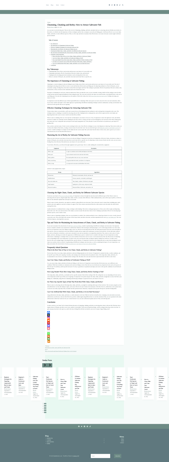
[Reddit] (48, 320)
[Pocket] (48, 328)
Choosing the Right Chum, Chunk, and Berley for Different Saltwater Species (68, 50)
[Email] (48, 339)
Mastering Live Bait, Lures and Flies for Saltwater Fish (57, 346)
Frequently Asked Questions (57, 54)
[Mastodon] (48, 325)
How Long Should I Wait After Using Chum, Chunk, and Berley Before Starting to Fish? (72, 59)
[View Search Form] (123, 5)
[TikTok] (120, 5)
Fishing (48, 22)
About (57, 5)
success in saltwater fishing (66, 196)
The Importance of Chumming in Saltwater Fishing (62, 45)
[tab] (45, 403)
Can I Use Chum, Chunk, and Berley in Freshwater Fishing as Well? (67, 58)
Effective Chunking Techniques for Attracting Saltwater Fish (64, 47)
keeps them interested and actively (99, 96)
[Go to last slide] (44, 365)
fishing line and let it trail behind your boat (109, 127)
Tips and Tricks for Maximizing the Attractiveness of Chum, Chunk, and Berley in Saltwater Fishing (73, 52)
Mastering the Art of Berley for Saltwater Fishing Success (64, 49)
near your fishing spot (111, 217)
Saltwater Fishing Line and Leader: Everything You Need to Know (36, 382)
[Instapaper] (48, 331)
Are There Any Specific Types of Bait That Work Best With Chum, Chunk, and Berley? (72, 61)
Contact (62, 5)
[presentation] (8, 370)
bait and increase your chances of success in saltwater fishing (82, 244)
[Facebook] (109, 5)
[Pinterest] (117, 5)
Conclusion (53, 65)
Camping (49, 439)
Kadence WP (76, 456)
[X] (48, 315)
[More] (48, 341)
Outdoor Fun (50, 438)
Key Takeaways (54, 43)
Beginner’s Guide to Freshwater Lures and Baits (21, 381)
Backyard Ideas (50, 441)
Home (47, 5)
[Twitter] (112, 5)
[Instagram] (114, 5)
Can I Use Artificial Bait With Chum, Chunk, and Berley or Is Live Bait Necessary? (71, 63)
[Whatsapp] (48, 333)
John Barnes (51, 27)
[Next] (49, 365)
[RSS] (48, 336)
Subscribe (117, 456)
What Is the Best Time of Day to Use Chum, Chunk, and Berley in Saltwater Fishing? (71, 56)
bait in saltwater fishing (76, 226)
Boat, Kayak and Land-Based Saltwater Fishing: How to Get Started (60, 350)
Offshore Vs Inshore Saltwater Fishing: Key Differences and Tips (78, 382)
